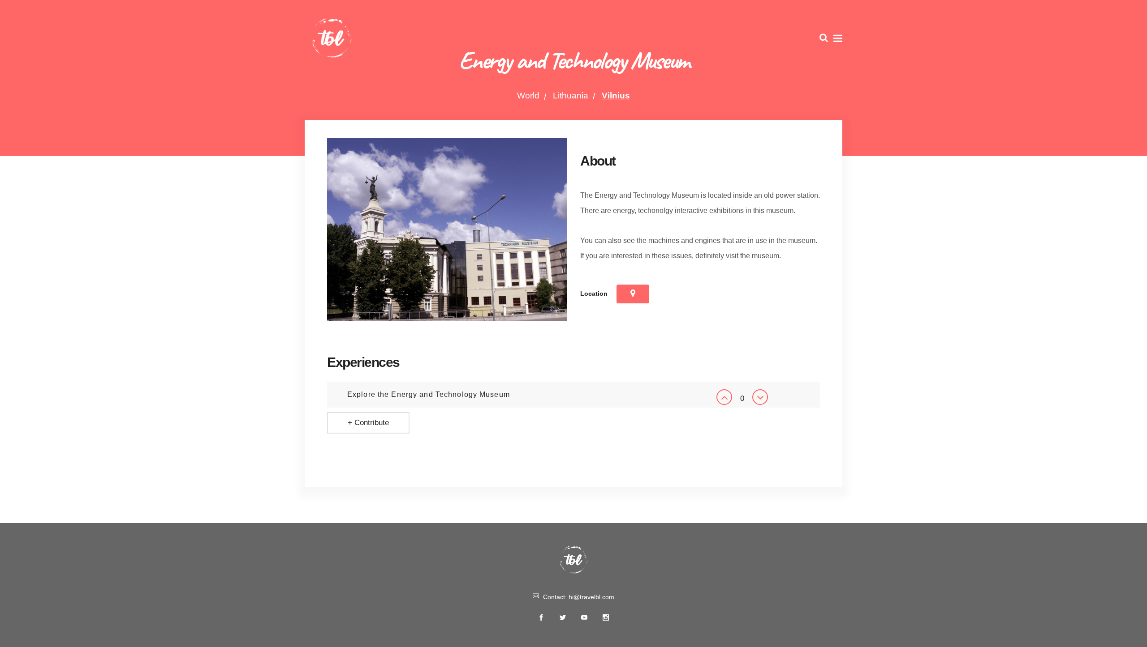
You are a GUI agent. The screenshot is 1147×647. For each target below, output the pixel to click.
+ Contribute (368, 422)
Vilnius (616, 95)
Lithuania (570, 95)
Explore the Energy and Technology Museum (428, 394)
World (528, 95)
